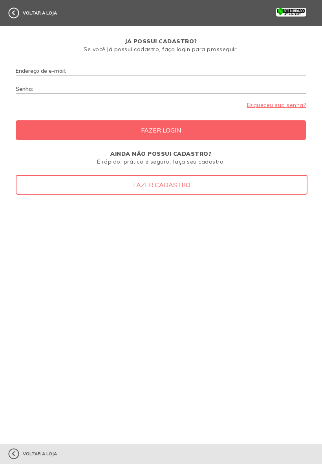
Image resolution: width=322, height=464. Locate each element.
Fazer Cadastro (161, 185)
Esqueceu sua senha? (276, 105)
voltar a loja (40, 13)
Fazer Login (161, 130)
